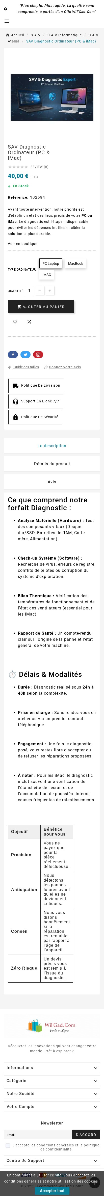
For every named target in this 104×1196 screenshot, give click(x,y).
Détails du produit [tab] (52, 463)
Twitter (25, 354)
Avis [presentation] (52, 481)
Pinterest (38, 354)
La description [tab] (52, 445)
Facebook (13, 354)
